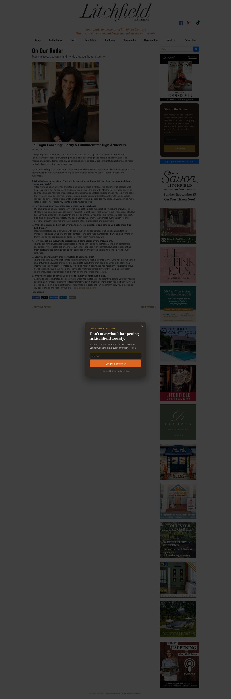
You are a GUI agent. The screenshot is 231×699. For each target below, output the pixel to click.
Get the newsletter (116, 363)
